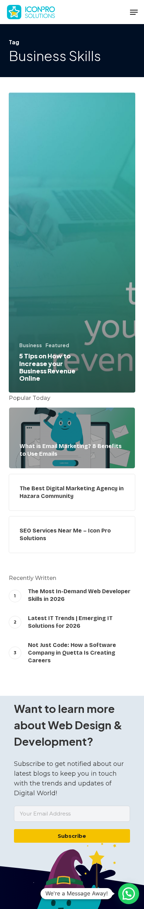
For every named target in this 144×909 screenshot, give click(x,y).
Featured (57, 345)
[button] (134, 12)
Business (30, 345)
